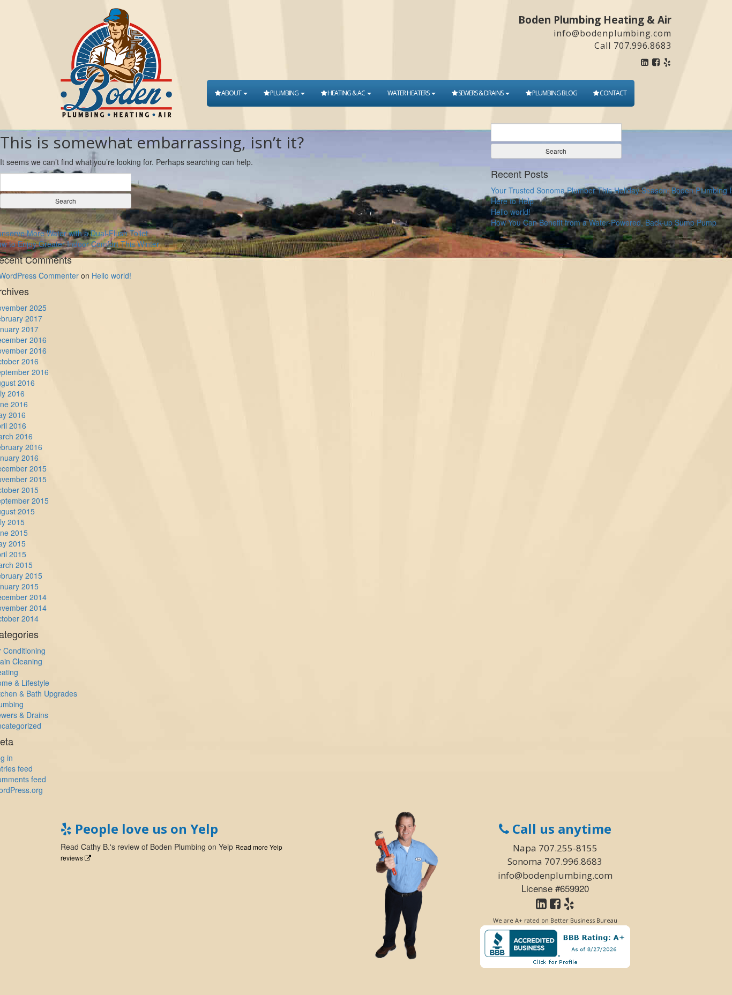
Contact (612, 93)
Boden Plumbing (178, 846)
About (231, 93)
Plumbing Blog (554, 93)
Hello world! (511, 211)
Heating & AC (346, 93)
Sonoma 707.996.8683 (554, 861)
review (128, 846)
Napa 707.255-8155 (555, 848)
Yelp (226, 846)
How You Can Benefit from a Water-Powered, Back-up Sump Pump (603, 222)
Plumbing (284, 93)
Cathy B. (95, 846)
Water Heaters (408, 93)
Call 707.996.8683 (632, 45)
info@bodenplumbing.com (612, 33)
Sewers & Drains (480, 93)
